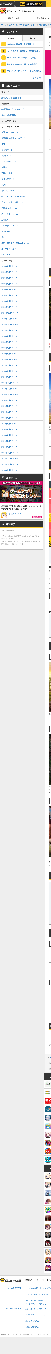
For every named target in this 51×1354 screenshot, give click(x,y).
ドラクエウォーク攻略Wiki (36, 1304)
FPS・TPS (6, 254)
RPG (3, 144)
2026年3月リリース (9, 295)
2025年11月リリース (9, 318)
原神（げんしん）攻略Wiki (36, 1309)
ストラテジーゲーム (9, 213)
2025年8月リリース (9, 336)
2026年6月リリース (9, 277)
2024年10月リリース (9, 394)
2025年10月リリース (9, 324)
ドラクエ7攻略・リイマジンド (37, 1294)
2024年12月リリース (9, 382)
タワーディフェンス (9, 225)
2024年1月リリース (9, 446)
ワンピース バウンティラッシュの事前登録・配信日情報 (25, 70)
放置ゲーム (6, 231)
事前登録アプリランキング (12, 109)
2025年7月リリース (9, 342)
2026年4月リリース (9, 289)
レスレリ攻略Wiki (32, 1327)
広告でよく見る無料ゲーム (12, 202)
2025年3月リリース (9, 365)
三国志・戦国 (6, 173)
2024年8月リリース (9, 406)
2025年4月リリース (9, 359)
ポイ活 (15, 3)
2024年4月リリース (9, 429)
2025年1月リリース (9, 376)
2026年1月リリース (9, 307)
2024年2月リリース (9, 441)
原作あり (5, 219)
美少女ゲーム (6, 149)
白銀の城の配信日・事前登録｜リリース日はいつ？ (25, 44)
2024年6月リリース (9, 417)
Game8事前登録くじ (10, 115)
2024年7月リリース (9, 411)
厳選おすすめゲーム (9, 132)
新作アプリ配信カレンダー (12, 97)
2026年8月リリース (9, 266)
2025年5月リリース (9, 353)
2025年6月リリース (9, 347)
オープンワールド (8, 248)
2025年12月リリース (9, 312)
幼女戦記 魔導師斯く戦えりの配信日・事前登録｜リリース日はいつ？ (25, 64)
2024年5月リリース (9, 423)
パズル (4, 184)
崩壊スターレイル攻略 (34, 1300)
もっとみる (37, 77)
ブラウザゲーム (7, 179)
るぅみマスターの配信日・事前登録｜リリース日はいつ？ (25, 50)
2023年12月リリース (9, 452)
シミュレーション (8, 161)
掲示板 (32, 38)
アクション (6, 155)
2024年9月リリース (9, 400)
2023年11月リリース (9, 458)
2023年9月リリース (9, 470)
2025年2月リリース (9, 371)
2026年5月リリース (9, 283)
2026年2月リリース (9, 301)
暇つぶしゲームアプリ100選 (13, 196)
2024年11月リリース (9, 388)
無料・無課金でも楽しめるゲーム (15, 243)
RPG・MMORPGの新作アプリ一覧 (21, 57)
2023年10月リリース (9, 464)
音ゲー (4, 237)
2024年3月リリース (9, 435)
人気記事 (11, 38)
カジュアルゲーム (8, 190)
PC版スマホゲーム (9, 208)
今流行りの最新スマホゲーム (13, 138)
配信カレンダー (14, 18)
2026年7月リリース (9, 272)
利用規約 (29, 1280)
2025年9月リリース (9, 330)
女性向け (5, 167)
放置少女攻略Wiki (32, 1321)
